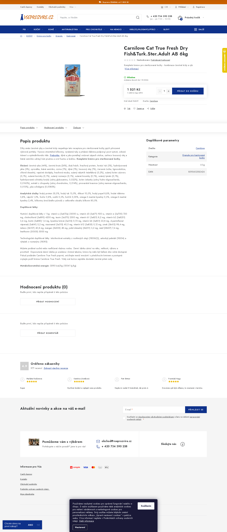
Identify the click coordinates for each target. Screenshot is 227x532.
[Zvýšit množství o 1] (168, 91)
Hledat (137, 17)
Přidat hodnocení (47, 301)
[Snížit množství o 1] (160, 91)
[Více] (199, 29)
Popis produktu (27, 127)
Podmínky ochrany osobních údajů (35, 489)
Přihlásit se (195, 409)
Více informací (132, 68)
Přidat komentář (47, 333)
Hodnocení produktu (54, 127)
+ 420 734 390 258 (161, 16)
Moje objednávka (27, 494)
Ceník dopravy (26, 7)
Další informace (86, 521)
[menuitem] (25, 29)
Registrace (200, 7)
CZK (166, 7)
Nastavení (80, 527)
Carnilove (154, 101)
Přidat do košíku (187, 91)
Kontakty (40, 7)
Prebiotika (54, 155)
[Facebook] (182, 444)
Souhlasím (146, 505)
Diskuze (77, 127)
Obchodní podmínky (57, 7)
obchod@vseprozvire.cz (117, 441)
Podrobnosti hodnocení (160, 60)
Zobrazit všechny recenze (56, 368)
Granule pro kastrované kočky (193, 156)
